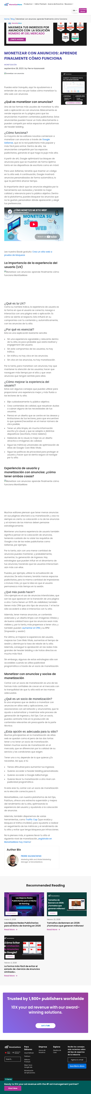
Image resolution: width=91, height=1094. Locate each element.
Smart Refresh (29, 1053)
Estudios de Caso (57, 1051)
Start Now (12, 1088)
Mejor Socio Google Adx (28, 1066)
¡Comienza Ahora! (83, 10)
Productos (28, 4)
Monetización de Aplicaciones (29, 1072)
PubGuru (27, 1056)
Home (6, 19)
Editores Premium (27, 1061)
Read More (9, 929)
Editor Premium (41, 4)
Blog (12, 19)
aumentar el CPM (31, 628)
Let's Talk (45, 1025)
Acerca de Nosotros (55, 4)
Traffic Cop (31, 819)
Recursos (68, 4)
